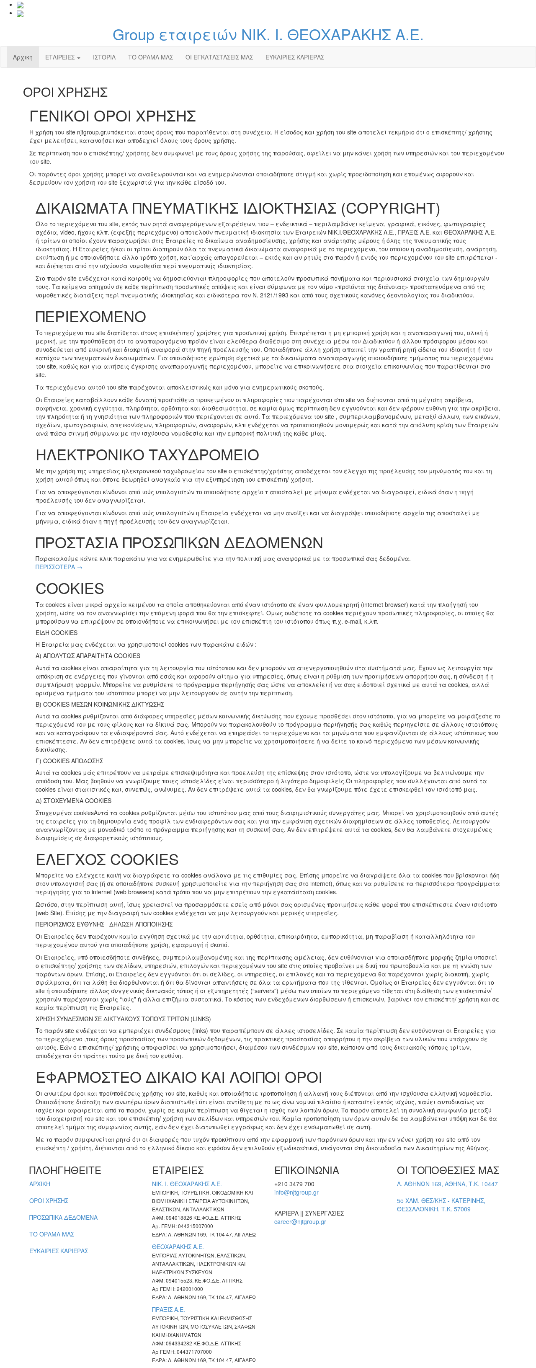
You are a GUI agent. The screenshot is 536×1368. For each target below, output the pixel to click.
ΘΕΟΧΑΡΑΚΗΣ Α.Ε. (178, 1246)
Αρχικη (23, 57)
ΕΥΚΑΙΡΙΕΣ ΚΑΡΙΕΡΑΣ (294, 57)
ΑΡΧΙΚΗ (39, 1184)
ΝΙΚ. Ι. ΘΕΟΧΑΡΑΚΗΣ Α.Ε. (187, 1184)
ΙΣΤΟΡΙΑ (104, 57)
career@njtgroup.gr (300, 1221)
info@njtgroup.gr (296, 1192)
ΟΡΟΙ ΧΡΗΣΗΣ (48, 1200)
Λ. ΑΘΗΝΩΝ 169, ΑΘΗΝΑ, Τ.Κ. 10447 (447, 1184)
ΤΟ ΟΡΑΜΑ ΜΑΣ (150, 57)
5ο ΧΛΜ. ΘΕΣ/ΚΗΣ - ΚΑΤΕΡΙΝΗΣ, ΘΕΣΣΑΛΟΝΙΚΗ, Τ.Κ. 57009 (441, 1204)
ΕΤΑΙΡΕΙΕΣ (60, 57)
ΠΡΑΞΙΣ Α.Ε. (168, 1309)
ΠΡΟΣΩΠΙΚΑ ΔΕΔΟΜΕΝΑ (63, 1217)
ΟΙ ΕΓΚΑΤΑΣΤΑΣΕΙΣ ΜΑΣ (219, 57)
